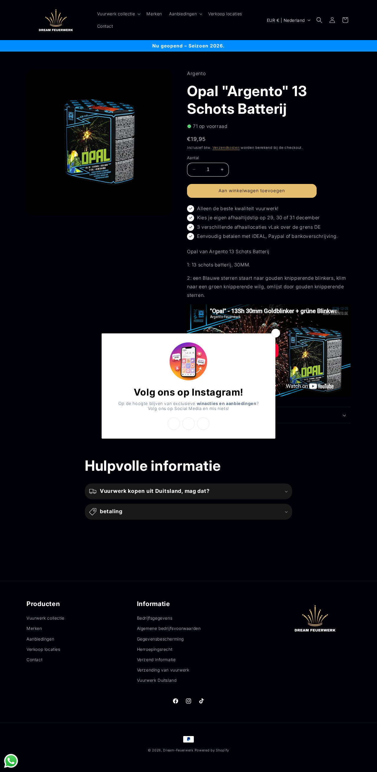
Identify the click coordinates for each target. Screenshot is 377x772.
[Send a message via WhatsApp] (11, 761)
